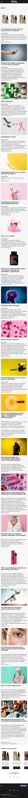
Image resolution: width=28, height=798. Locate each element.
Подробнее (5, 767)
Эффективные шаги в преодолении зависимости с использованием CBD (13, 493)
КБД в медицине (6, 101)
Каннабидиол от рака (8, 137)
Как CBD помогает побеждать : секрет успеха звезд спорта (11, 608)
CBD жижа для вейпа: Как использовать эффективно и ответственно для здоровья (11, 458)
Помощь (23, 785)
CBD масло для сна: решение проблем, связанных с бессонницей (13, 534)
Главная (2, 4)
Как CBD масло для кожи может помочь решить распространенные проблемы (13, 648)
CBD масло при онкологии (10, 339)
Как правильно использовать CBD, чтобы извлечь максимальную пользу (14, 720)
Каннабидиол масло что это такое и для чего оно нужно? (13, 173)
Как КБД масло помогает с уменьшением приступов (10, 202)
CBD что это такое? (8, 236)
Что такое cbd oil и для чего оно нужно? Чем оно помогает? (12, 29)
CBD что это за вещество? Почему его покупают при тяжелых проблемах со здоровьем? (13, 270)
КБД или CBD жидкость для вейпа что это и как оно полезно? (12, 63)
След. (12, 743)
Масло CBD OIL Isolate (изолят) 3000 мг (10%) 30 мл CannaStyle (16, 763)
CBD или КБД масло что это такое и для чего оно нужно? (13, 378)
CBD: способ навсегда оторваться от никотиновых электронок (13, 568)
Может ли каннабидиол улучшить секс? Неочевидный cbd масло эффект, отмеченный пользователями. (12, 415)
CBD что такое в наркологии (10, 685)
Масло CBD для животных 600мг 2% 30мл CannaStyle (6, 763)
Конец (15, 743)
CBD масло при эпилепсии (10, 305)
